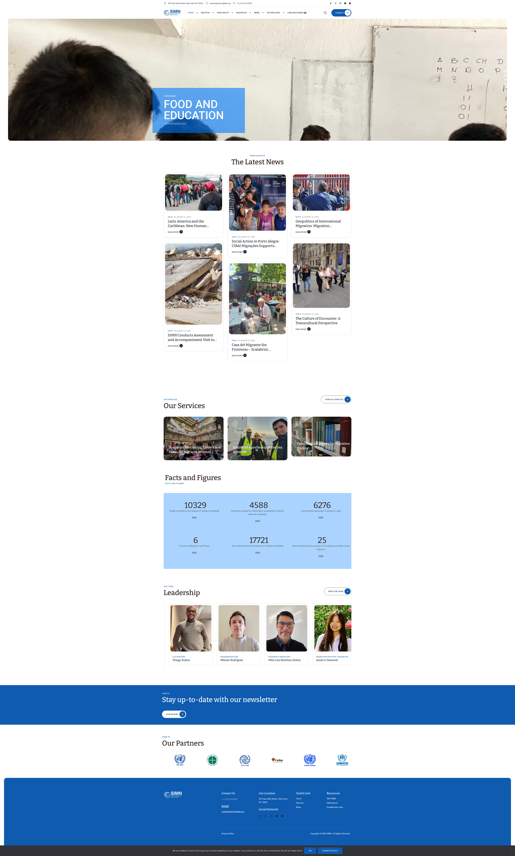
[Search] (325, 12)
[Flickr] (350, 3)
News (257, 13)
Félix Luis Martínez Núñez (279, 660)
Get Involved (273, 13)
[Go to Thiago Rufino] (185, 628)
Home (191, 13)
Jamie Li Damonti (322, 660)
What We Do (223, 13)
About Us (205, 13)
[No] (511, 850)
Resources (241, 13)
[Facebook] (330, 3)
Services (300, 803)
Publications (332, 803)
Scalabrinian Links (335, 807)
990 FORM (331, 798)
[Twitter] (335, 3)
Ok (310, 851)
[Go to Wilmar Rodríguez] (233, 628)
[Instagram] (340, 3)
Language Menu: (295, 13)
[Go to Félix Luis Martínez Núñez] (281, 628)
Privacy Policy (228, 833)
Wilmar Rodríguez (226, 660)
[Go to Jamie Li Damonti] (329, 628)
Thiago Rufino (176, 660)
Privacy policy (330, 851)
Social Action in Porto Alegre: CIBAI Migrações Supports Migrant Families (255, 245)
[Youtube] (345, 3)
